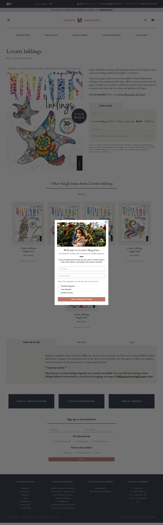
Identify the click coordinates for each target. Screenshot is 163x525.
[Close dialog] (106, 222)
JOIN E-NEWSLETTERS (81, 299)
